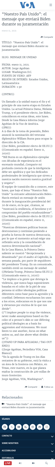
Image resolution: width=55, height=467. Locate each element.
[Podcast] (33, 427)
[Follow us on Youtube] (19, 427)
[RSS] (26, 427)
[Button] (46, 37)
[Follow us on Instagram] (47, 427)
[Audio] (20, 463)
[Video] (33, 463)
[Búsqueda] (46, 463)
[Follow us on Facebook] (5, 427)
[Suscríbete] (40, 427)
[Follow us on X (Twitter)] (12, 427)
